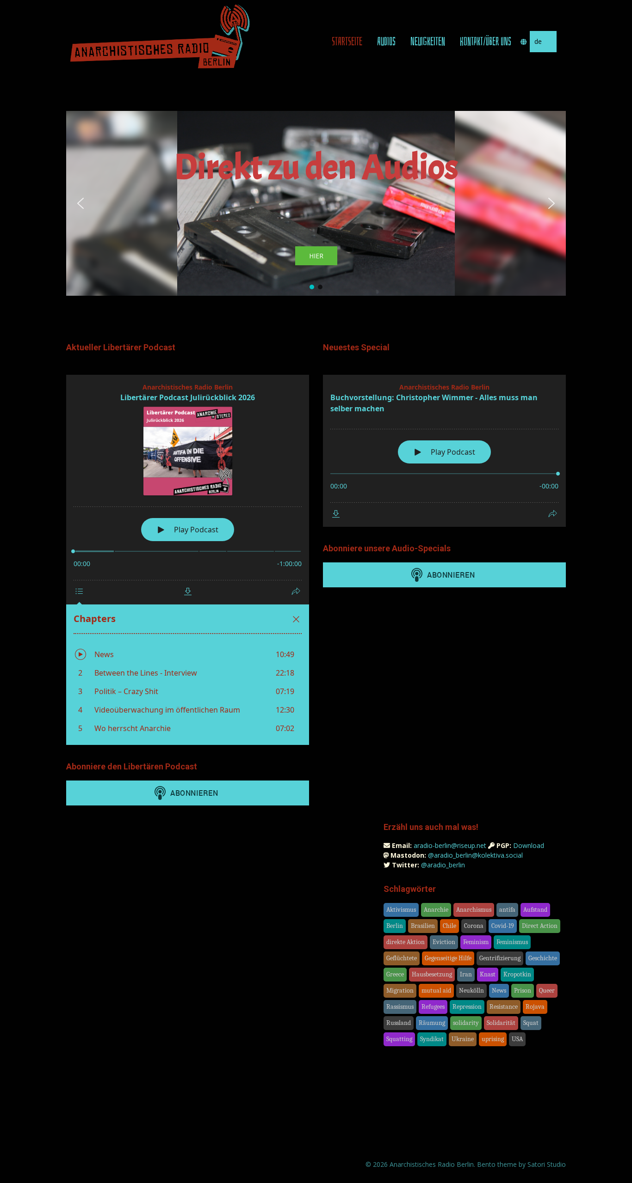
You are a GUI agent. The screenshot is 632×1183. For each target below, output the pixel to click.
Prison (522, 990)
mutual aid (436, 990)
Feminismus (512, 942)
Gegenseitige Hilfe (448, 958)
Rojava (535, 1007)
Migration (400, 990)
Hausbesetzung (432, 974)
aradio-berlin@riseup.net (450, 845)
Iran (466, 974)
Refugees (433, 1007)
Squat (531, 1023)
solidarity (466, 1023)
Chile (449, 926)
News (499, 990)
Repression (467, 1007)
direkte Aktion (405, 942)
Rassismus (400, 1007)
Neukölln (471, 990)
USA (517, 1039)
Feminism (476, 942)
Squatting (399, 1039)
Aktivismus (401, 910)
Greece (395, 974)
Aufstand (535, 910)
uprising (493, 1039)
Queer (547, 990)
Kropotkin (517, 974)
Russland (398, 1023)
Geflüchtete (401, 958)
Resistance (503, 1007)
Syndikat (432, 1039)
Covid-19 (502, 926)
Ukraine (463, 1039)
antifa (507, 910)
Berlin (394, 926)
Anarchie (436, 910)
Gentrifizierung (499, 958)
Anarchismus (473, 910)
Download (528, 845)
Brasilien (423, 926)
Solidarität (501, 1023)
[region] (316, 203)
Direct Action (540, 926)
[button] (80, 203)
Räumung (432, 1023)
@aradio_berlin (443, 864)
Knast (488, 974)
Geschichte (542, 958)
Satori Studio (546, 1164)
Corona (473, 926)
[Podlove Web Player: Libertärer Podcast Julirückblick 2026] (187, 560)
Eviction (444, 942)
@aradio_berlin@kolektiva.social (475, 855)
